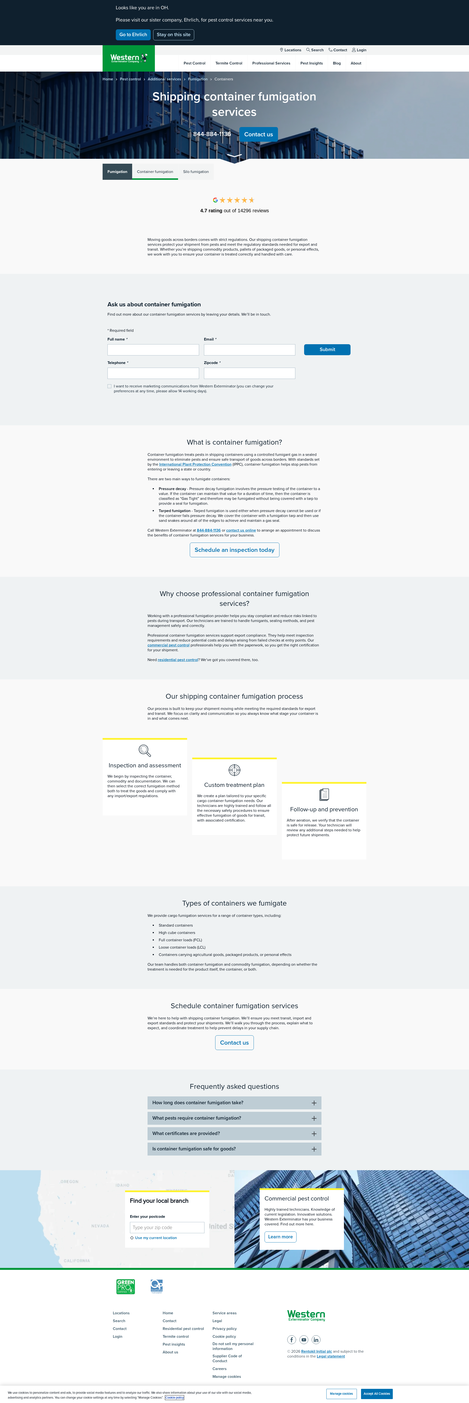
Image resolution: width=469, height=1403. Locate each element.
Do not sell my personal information (233, 1346)
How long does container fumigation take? (197, 1103)
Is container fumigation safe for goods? (194, 1149)
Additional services (164, 79)
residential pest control (178, 659)
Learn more (280, 1237)
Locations (293, 50)
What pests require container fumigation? (196, 1118)
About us (170, 1352)
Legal (217, 1320)
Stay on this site (174, 35)
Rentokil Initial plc (316, 1351)
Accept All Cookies (377, 1394)
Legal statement (331, 1356)
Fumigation (198, 79)
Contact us (258, 134)
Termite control (176, 1336)
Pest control (130, 79)
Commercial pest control (297, 1198)
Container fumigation (155, 171)
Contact (340, 50)
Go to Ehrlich (133, 35)
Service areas (225, 1313)
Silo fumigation (196, 171)
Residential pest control (183, 1328)
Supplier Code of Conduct (227, 1358)
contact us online (241, 530)
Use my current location (156, 1237)
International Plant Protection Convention (195, 464)
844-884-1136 (212, 134)
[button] (234, 156)
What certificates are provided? (186, 1133)
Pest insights (174, 1344)
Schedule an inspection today (235, 550)
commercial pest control (169, 645)
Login (361, 50)
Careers (220, 1368)
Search (317, 50)
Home (108, 79)
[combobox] (167, 1227)
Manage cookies (227, 1376)
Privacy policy (225, 1328)
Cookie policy (224, 1336)
